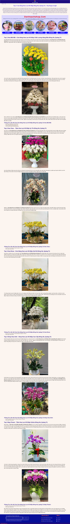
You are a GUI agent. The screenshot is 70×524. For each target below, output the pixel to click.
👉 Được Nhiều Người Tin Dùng (45, 519)
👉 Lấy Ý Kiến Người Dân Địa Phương (46, 517)
